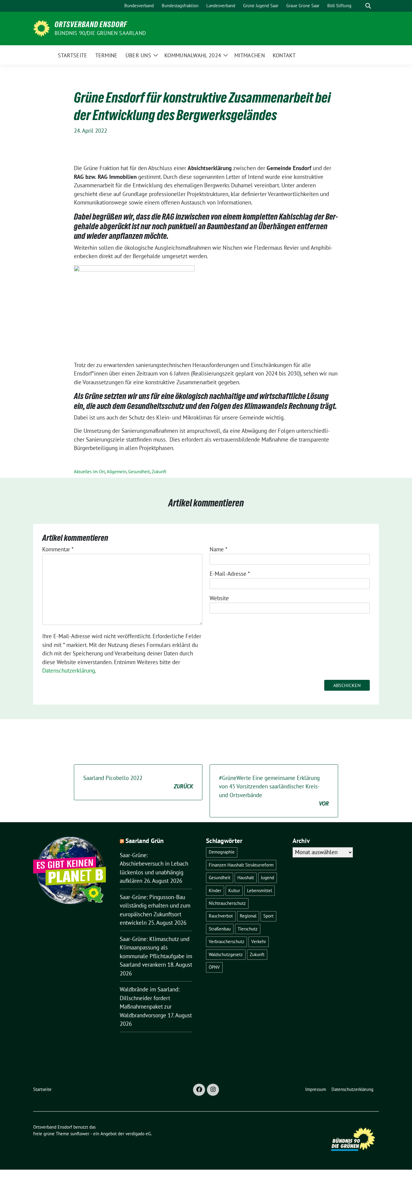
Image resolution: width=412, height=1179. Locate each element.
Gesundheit (139, 471)
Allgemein (116, 471)
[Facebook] (199, 1090)
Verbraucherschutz (226, 941)
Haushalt (245, 877)
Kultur (234, 890)
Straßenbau (220, 929)
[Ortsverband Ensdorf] (41, 27)
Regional (248, 916)
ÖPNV (214, 967)
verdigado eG (138, 1133)
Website (219, 598)
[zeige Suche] (368, 6)
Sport (268, 916)
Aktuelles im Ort (89, 471)
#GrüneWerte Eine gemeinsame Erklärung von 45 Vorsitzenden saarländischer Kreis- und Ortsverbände (274, 790)
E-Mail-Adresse (230, 573)
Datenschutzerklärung (68, 670)
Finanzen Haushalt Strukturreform (241, 865)
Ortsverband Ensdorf (91, 24)
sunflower (79, 1133)
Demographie (222, 852)
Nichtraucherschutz (227, 903)
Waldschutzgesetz (226, 954)
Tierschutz (248, 929)
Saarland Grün (144, 841)
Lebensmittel (259, 890)
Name (218, 549)
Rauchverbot (221, 916)
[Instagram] (213, 1090)
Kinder (215, 890)
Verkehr (258, 941)
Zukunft (159, 471)
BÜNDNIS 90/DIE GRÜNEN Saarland (100, 33)
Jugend (267, 877)
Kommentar (58, 549)
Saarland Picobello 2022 (138, 782)
